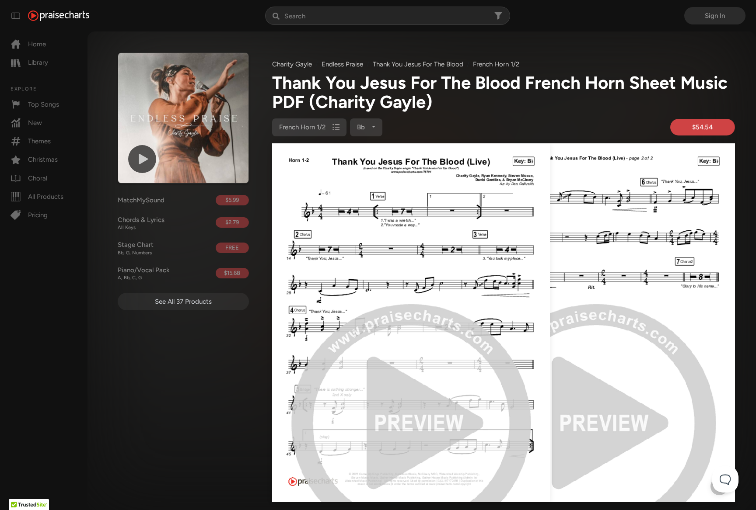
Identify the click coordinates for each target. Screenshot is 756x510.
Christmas (43, 159)
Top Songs (43, 104)
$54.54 (702, 127)
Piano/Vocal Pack (144, 273)
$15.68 (232, 273)
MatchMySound (141, 200)
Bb (362, 127)
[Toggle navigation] (15, 15)
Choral (37, 178)
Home (37, 44)
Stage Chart (136, 248)
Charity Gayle (292, 64)
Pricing (38, 215)
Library (38, 62)
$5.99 (232, 200)
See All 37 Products (183, 301)
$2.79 (232, 222)
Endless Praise (342, 64)
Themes (39, 141)
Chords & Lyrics (141, 223)
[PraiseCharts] (58, 15)
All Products (45, 197)
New (35, 123)
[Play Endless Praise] (142, 159)
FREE (232, 247)
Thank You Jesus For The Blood (418, 64)
